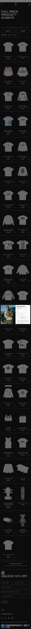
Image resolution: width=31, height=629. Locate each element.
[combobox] (17, 313)
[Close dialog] (29, 306)
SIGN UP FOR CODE (22, 317)
